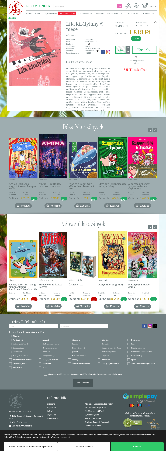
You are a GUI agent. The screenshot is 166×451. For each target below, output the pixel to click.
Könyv (29, 13)
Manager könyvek (20, 356)
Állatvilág (105, 340)
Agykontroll (18, 340)
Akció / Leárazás (67, 13)
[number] (120, 50)
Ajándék (39, 13)
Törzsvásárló (147, 13)
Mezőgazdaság (48, 356)
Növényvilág (136, 356)
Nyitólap (12, 18)
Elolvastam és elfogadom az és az (85, 374)
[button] (150, 5)
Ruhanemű (106, 359)
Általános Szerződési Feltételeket (84, 374)
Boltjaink (51, 404)
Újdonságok (51, 13)
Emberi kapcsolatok (51, 344)
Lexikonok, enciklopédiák (141, 352)
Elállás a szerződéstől (94, 411)
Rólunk (50, 411)
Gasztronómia (18, 348)
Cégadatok (51, 415)
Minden (16, 336)
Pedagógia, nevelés (50, 359)
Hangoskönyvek (78, 348)
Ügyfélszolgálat (92, 415)
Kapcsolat (133, 13)
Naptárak (105, 356)
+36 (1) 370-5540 (19, 422)
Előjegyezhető (85, 13)
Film (133, 344)
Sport (133, 359)
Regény (75, 359)
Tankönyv (47, 364)
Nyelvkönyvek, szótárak (22, 359)
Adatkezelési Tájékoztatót (111, 374)
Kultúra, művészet (109, 352)
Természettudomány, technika (143, 364)
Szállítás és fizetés (116, 13)
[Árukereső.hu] (132, 423)
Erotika (75, 344)
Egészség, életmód (20, 344)
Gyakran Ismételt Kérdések (97, 422)
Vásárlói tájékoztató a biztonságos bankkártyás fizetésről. (140, 414)
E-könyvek (135, 340)
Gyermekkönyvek (50, 348)
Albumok (76, 340)
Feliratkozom (83, 382)
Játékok (75, 352)
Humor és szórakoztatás (111, 348)
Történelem (17, 368)
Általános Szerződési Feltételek (99, 404)
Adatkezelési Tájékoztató (96, 407)
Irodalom (46, 352)
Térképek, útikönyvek (110, 364)
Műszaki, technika (79, 356)
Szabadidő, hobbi (20, 364)
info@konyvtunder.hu (21, 426)
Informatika (18, 352)
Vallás (45, 368)
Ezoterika (105, 344)
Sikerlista (99, 13)
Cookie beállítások (93, 425)
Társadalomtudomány (81, 364)
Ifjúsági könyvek (138, 348)
